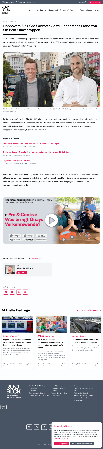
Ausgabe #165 (37, 258)
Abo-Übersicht (56, 395)
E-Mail (23, 273)
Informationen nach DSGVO (39, 395)
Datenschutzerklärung (61, 438)
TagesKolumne (86, 10)
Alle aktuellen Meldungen (87, 310)
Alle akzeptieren (62, 444)
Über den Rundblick (58, 388)
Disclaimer (32, 391)
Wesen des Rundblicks (59, 393)
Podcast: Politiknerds (81, 393)
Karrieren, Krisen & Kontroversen (80, 399)
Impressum (33, 388)
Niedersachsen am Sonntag (83, 395)
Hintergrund (53, 10)
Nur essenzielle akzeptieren (82, 444)
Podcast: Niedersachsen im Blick (83, 389)
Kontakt (54, 391)
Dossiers (98, 10)
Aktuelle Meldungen (37, 10)
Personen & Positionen (69, 10)
